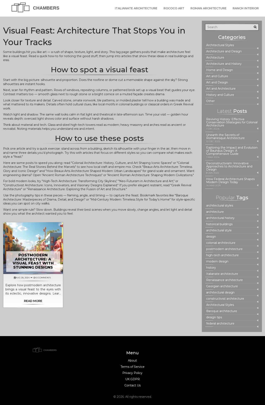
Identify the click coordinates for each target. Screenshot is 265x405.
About (132, 360)
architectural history (220, 218)
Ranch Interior (246, 8)
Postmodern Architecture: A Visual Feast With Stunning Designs (33, 261)
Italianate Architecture (136, 8)
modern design (217, 261)
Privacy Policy (132, 373)
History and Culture (220, 94)
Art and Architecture (221, 88)
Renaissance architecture (224, 280)
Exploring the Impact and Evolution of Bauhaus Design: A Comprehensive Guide (232, 150)
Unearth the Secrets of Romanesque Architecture (225, 136)
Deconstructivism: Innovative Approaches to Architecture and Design (229, 166)
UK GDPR (132, 379)
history (211, 267)
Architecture (215, 57)
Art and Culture (217, 76)
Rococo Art (174, 8)
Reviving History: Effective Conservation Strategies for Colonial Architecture (232, 122)
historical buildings (219, 224)
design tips (214, 317)
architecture (215, 211)
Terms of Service (132, 367)
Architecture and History (224, 63)
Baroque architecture (221, 311)
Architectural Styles (220, 45)
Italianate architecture (222, 273)
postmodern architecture (224, 249)
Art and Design (217, 82)
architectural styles (219, 205)
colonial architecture (220, 242)
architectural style (219, 230)
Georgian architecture (222, 286)
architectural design (220, 292)
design (211, 236)
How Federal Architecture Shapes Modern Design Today (230, 181)
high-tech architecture (222, 255)
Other (210, 101)
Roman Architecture (208, 8)
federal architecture (220, 323)
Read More (33, 301)
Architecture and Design (224, 51)
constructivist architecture (225, 298)
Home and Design (219, 70)
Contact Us (132, 385)
